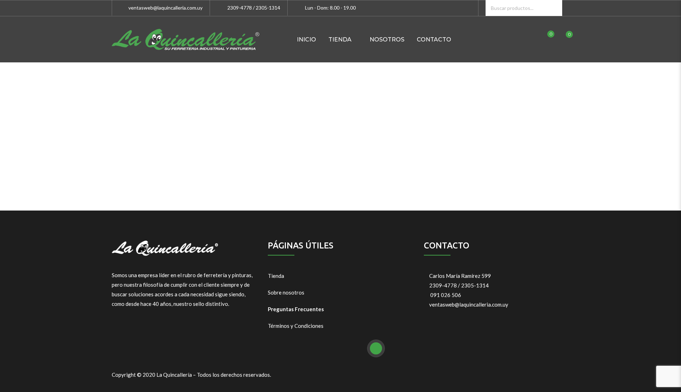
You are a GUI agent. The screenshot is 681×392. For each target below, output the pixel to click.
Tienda (276, 276)
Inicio (306, 39)
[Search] (554, 8)
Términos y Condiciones (295, 326)
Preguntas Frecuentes (296, 309)
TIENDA (339, 39)
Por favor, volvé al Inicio (340, 162)
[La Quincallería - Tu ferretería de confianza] (185, 39)
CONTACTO (434, 39)
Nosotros (387, 39)
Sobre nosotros (286, 292)
